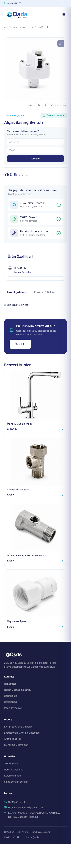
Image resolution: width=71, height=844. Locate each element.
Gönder (36, 158)
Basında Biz (10, 695)
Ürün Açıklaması (17, 292)
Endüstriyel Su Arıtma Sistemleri (21, 732)
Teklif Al (20, 344)
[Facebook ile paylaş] (45, 105)
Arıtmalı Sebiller (12, 738)
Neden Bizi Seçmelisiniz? (17, 689)
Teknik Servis (11, 763)
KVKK (7, 837)
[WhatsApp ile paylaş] (38, 105)
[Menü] (64, 14)
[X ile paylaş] (51, 105)
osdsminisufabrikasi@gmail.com (25, 807)
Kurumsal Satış (12, 775)
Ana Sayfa (9, 27)
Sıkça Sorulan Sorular (16, 781)
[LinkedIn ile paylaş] (57, 105)
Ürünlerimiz (25, 27)
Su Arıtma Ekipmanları (16, 744)
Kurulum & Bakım (44, 292)
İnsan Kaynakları (13, 708)
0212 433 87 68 (14, 3)
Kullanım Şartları (32, 837)
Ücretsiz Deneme (13, 769)
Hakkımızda (10, 683)
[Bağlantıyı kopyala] (64, 105)
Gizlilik (16, 837)
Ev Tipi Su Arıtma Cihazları (18, 726)
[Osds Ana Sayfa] (16, 14)
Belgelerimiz (10, 701)
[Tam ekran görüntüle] (60, 43)
